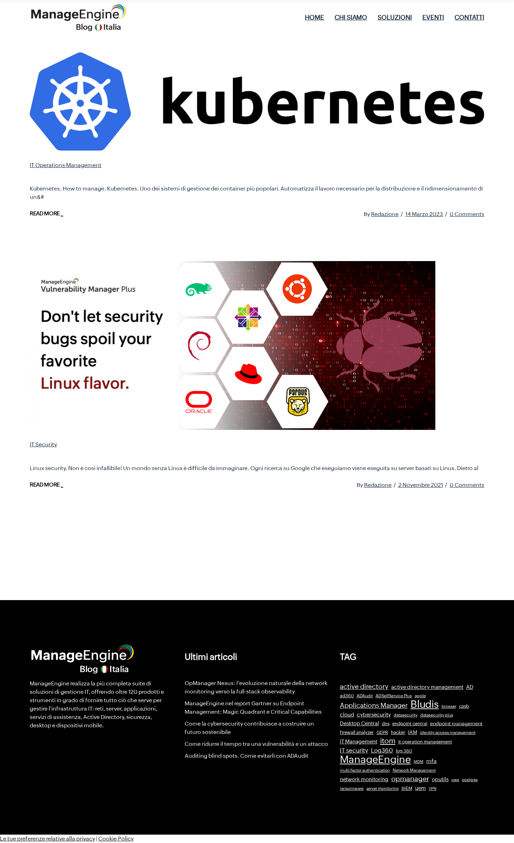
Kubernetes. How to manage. (88, 175)
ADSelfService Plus (394, 695)
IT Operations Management (65, 165)
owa (455, 780)
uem (420, 788)
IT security (354, 750)
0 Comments (467, 214)
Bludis (425, 704)
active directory (364, 686)
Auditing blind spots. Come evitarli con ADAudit (246, 755)
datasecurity (405, 715)
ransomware (352, 788)
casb (464, 706)
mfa (431, 761)
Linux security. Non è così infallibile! (100, 454)
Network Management (414, 770)
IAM (412, 732)
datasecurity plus (436, 715)
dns (386, 723)
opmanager (410, 779)
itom (387, 741)
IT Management (358, 741)
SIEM (406, 788)
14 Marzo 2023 (424, 214)
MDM (418, 761)
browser (449, 706)
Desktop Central (359, 723)
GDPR (382, 732)
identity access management (448, 732)
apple (420, 695)
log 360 (404, 751)
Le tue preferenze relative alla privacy (47, 838)
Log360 (382, 750)
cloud (347, 715)
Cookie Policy (116, 838)
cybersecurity (374, 715)
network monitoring (364, 779)
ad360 (347, 695)
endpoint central (409, 723)
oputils (440, 779)
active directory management (427, 687)
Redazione (385, 214)
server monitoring (382, 788)
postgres (470, 780)
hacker (398, 732)
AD (469, 687)
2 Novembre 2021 (420, 485)
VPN (432, 788)
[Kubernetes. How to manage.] (257, 101)
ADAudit (365, 695)
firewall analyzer (357, 732)
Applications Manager (374, 705)
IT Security (43, 444)
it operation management (425, 741)
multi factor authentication (365, 770)
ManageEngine (375, 759)
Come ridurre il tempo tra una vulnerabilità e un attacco (256, 744)
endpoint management (456, 723)
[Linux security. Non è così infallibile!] (232, 345)
